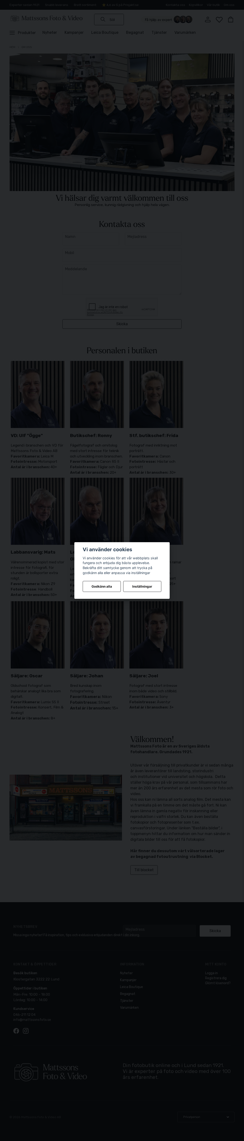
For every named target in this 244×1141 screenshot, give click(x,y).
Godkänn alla (102, 586)
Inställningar (142, 586)
